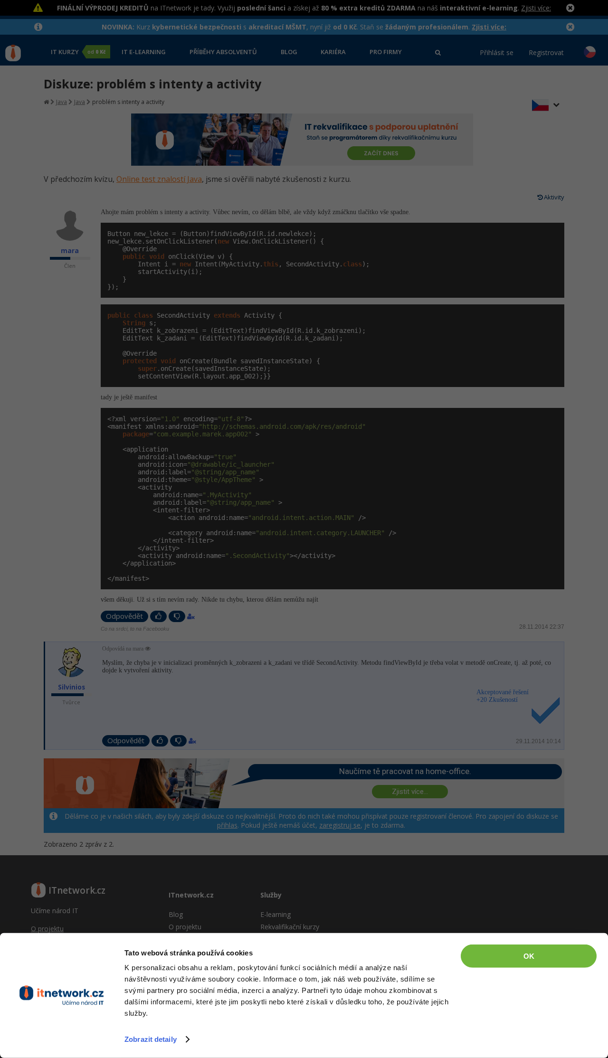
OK (528, 956)
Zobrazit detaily (150, 1039)
